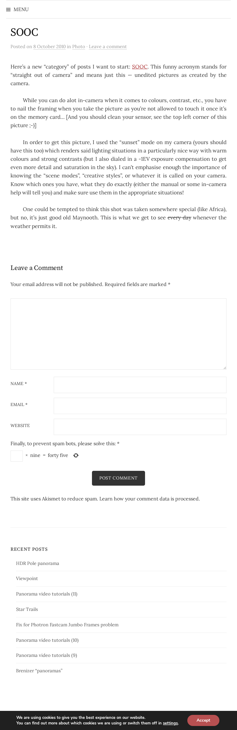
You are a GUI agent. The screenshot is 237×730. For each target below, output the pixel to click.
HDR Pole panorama (37, 563)
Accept (203, 720)
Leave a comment (108, 46)
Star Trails (27, 609)
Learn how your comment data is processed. (149, 499)
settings (170, 723)
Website (20, 426)
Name (18, 384)
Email (18, 405)
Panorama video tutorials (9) (46, 655)
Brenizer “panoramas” (39, 671)
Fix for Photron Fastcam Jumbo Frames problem (67, 625)
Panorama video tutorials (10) (47, 640)
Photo (78, 46)
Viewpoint (27, 578)
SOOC (24, 32)
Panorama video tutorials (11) (46, 594)
